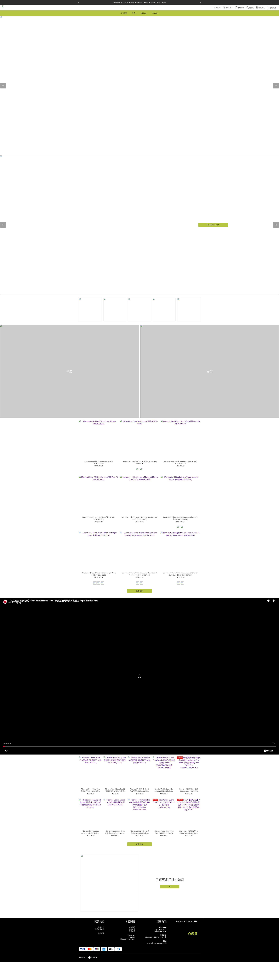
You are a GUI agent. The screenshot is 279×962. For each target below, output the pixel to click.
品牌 (133, 13)
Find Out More (213, 224)
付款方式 (132, 931)
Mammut (131, 937)
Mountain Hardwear (127, 939)
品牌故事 (101, 927)
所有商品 (124, 13)
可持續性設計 (99, 929)
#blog (143, 13)
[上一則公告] (78, 2)
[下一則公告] (201, 2)
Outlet (154, 13)
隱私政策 (101, 933)
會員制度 (132, 927)
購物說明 (132, 929)
